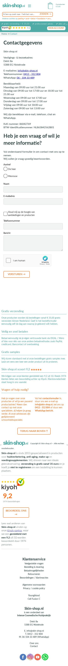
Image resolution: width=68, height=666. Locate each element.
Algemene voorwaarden (33, 585)
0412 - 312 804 (31, 74)
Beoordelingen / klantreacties (34, 578)
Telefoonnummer (11, 221)
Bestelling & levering (34, 567)
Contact (34, 646)
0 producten (60, 4)
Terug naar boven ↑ (34, 431)
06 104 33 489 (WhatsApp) (35, 637)
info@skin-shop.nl (28, 70)
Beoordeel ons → (16, 512)
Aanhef (10, 170)
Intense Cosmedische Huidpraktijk (34, 615)
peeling (21, 18)
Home (4, 34)
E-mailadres (9, 196)
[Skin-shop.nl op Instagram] (30, 657)
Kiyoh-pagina (14, 530)
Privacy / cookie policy (34, 588)
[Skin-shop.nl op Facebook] (22, 657)
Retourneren (34, 574)
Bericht (6, 233)
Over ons (34, 643)
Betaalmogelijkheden (34, 571)
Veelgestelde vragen (34, 564)
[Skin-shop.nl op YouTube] (37, 657)
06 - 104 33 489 (25, 78)
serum (49, 18)
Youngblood (34, 595)
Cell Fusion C (34, 599)
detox (33, 18)
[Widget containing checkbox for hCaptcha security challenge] (27, 260)
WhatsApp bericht (44, 411)
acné (27, 18)
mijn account (56, 28)
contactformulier (50, 398)
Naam (6, 184)
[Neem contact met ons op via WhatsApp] (45, 657)
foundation (41, 18)
